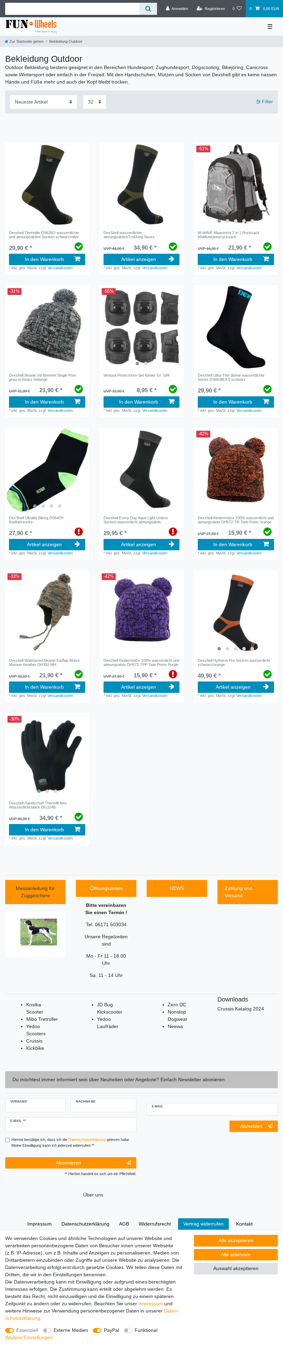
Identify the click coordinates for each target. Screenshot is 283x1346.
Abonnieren (68, 1162)
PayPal (111, 1330)
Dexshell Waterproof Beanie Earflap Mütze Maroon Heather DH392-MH (44, 662)
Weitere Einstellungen (29, 1337)
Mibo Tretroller (42, 1019)
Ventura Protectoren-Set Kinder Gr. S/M (136, 375)
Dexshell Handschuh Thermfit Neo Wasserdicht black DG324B (38, 805)
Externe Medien (70, 1330)
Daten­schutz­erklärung (85, 1224)
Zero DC (177, 1004)
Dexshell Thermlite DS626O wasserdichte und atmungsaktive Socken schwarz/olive (44, 235)
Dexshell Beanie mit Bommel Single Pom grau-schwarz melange (42, 377)
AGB (124, 1224)
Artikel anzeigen (138, 259)
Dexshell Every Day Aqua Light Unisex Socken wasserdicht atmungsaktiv (136, 520)
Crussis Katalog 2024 (240, 1008)
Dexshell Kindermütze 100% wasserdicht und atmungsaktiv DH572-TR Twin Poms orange (236, 520)
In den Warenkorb (44, 259)
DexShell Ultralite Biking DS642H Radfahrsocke (36, 520)
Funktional (146, 1330)
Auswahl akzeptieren (235, 1268)
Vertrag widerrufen (203, 1224)
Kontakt (244, 1224)
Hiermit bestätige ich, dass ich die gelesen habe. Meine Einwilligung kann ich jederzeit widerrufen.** (70, 1142)
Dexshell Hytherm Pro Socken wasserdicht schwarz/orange (234, 662)
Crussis (34, 1041)
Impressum (150, 1303)
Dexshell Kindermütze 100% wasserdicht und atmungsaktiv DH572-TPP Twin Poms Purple (141, 662)
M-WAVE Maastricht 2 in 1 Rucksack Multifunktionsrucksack (229, 235)
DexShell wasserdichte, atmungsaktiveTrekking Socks (129, 235)
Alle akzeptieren (235, 1240)
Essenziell (27, 1330)
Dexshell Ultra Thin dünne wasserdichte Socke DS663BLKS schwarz (231, 377)
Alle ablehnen (236, 1254)
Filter (267, 102)
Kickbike (35, 1048)
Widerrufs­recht (155, 1224)
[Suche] (148, 9)
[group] (236, 184)
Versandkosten (60, 268)
